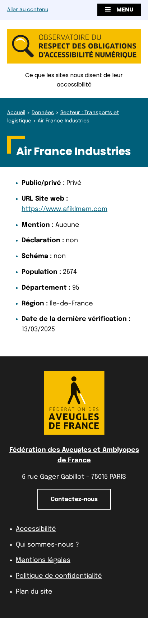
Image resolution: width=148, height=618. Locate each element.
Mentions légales (43, 560)
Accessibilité (36, 529)
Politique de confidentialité (59, 576)
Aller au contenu (27, 9)
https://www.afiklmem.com (64, 209)
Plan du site (34, 592)
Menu (125, 9)
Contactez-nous (74, 499)
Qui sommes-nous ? (47, 545)
